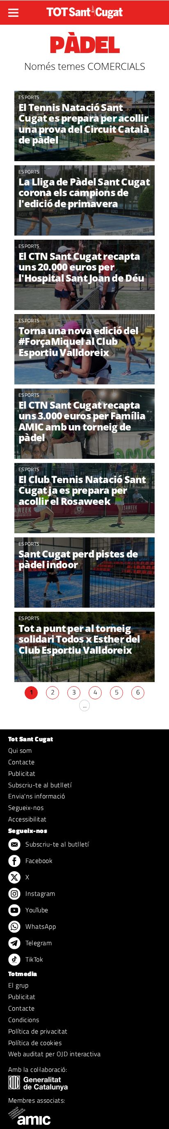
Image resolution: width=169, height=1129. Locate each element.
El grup (18, 985)
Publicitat (22, 773)
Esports (28, 97)
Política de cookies (35, 1043)
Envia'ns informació (36, 796)
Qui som (20, 750)
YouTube (36, 910)
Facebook (38, 860)
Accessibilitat (27, 819)
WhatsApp (40, 926)
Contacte (21, 762)
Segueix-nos (25, 807)
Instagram (39, 893)
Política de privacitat (38, 1031)
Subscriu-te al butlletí (39, 785)
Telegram (38, 943)
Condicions (23, 1020)
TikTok (33, 959)
